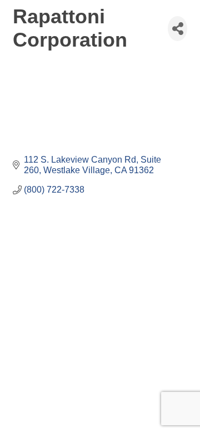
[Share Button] (177, 28)
